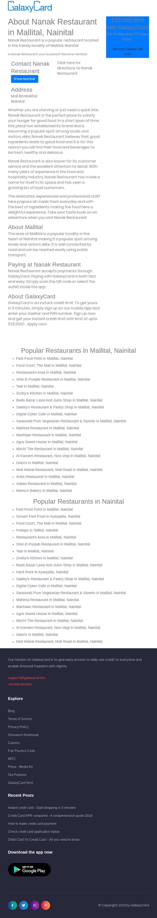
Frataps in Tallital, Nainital (37, 530)
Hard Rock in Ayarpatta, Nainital (42, 572)
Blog (11, 711)
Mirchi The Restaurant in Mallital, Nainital (49, 449)
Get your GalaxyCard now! (127, 51)
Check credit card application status (33, 831)
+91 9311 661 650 (20, 684)
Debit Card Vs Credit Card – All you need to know (44, 839)
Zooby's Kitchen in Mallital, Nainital (44, 393)
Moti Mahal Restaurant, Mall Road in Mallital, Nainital (59, 470)
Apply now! (37, 324)
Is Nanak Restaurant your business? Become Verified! (47, 54)
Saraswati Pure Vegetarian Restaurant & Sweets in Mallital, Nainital (71, 421)
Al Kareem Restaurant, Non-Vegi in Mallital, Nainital (58, 456)
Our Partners (17, 774)
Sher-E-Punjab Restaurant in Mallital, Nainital (53, 379)
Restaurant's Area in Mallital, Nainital (46, 372)
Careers (14, 743)
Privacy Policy (18, 727)
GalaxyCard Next (20, 782)
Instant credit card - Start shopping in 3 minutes (42, 807)
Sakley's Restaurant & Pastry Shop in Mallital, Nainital (60, 407)
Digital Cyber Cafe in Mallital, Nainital (46, 414)
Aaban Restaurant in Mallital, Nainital (46, 484)
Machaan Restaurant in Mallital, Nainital (48, 435)
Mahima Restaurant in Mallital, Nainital (47, 428)
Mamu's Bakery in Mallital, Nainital (44, 491)
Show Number (25, 78)
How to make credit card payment (32, 823)
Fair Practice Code (21, 751)
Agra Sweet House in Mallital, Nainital (46, 442)
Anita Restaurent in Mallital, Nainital (45, 477)
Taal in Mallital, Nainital (35, 386)
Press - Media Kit (20, 767)
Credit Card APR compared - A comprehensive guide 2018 (50, 815)
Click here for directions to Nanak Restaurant (75, 68)
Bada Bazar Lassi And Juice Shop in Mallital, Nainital (59, 400)
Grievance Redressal (23, 735)
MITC (12, 759)
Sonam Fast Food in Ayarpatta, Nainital (48, 516)
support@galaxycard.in (26, 677)
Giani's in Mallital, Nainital (37, 463)
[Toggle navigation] (60, 7)
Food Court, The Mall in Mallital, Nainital (48, 365)
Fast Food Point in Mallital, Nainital (44, 358)
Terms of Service (20, 719)
